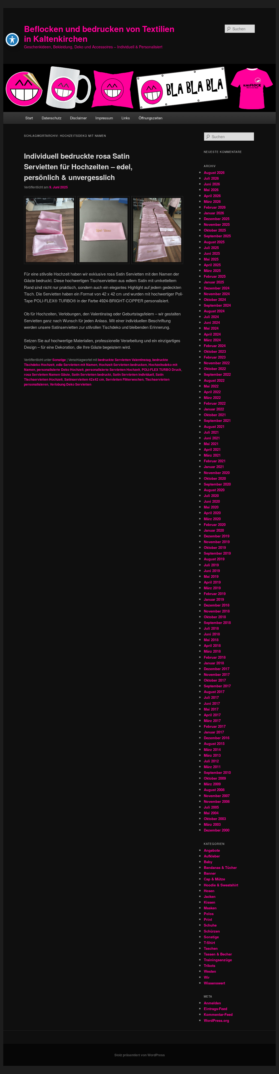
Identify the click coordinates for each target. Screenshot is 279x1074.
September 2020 (217, 484)
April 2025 (212, 264)
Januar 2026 (214, 212)
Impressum (104, 117)
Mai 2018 (211, 639)
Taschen (211, 948)
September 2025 (217, 235)
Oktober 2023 (215, 351)
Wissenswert (214, 983)
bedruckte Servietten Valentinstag (124, 359)
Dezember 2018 (216, 605)
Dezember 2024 (216, 288)
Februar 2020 (215, 524)
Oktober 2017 (215, 680)
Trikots (209, 965)
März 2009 (212, 783)
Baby (208, 861)
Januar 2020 (214, 530)
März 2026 (212, 201)
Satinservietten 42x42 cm (84, 379)
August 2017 (214, 691)
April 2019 (212, 582)
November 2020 (217, 472)
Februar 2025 (215, 276)
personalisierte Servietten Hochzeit (112, 369)
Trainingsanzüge (218, 959)
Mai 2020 (211, 507)
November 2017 (217, 674)
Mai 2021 (211, 443)
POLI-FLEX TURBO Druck (161, 369)
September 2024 (217, 305)
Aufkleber (212, 856)
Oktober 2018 (215, 616)
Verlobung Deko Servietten (70, 384)
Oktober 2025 (215, 230)
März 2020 (212, 518)
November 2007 (217, 795)
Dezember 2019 (216, 536)
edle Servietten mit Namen (76, 364)
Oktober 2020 (215, 478)
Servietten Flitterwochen (125, 379)
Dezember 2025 (216, 218)
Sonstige (59, 359)
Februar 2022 (215, 403)
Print (208, 919)
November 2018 (217, 611)
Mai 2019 (211, 576)
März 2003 (212, 824)
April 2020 (212, 512)
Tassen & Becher (218, 954)
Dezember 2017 (216, 668)
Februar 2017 (215, 726)
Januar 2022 (214, 409)
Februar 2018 (215, 657)
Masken (210, 907)
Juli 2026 (211, 178)
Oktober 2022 (215, 368)
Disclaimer (78, 117)
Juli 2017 (211, 697)
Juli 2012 (211, 761)
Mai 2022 (211, 386)
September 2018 (217, 622)
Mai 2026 (211, 189)
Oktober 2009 (215, 778)
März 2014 (212, 749)
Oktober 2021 (215, 414)
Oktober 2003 (215, 818)
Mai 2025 (211, 259)
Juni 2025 (212, 253)
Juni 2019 (212, 570)
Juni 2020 (212, 501)
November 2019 (217, 541)
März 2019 (212, 587)
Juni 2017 (212, 703)
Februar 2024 (215, 345)
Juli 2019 (211, 564)
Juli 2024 (211, 316)
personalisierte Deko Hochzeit (60, 369)
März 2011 (212, 766)
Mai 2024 (211, 328)
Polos (209, 913)
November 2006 (217, 801)
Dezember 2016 (216, 737)
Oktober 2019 (215, 547)
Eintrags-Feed (215, 1008)
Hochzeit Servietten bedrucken (123, 364)
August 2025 (214, 241)
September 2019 (217, 553)
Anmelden (212, 1002)
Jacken (210, 896)
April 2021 (212, 449)
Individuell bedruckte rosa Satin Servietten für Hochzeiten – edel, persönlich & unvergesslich (78, 166)
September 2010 (217, 772)
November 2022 (217, 362)
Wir (207, 977)
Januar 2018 (214, 662)
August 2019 (214, 558)
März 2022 (212, 397)
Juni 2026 (212, 184)
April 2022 (212, 391)
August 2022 (214, 380)
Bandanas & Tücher (220, 867)
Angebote (212, 850)
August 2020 (214, 489)
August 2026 (214, 172)
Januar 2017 (214, 732)
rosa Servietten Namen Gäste (47, 374)
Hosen (209, 890)
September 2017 (217, 685)
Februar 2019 (215, 593)
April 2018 (212, 645)
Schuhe (210, 925)
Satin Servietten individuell (133, 374)
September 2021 (217, 420)
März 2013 (212, 755)
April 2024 (212, 334)
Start (29, 117)
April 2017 (212, 714)
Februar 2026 (215, 207)
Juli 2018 (211, 628)
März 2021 (212, 455)
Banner (210, 873)
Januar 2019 (214, 599)
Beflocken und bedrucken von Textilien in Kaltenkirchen (99, 33)
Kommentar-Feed (218, 1014)
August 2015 (214, 743)
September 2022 (217, 374)
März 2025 (212, 270)
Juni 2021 (212, 437)
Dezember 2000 (216, 830)
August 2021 (214, 426)
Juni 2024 (212, 322)
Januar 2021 (214, 466)
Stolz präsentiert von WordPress (139, 1054)
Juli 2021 (211, 432)
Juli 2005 (211, 807)
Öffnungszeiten (150, 117)
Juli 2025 (211, 247)
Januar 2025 (214, 282)
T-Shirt (209, 942)
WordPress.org (216, 1020)
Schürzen (212, 931)
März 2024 (212, 339)
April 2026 (212, 195)
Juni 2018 (212, 634)
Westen (210, 971)
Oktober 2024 (215, 299)
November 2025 (217, 224)
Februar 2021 (215, 460)
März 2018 (212, 651)
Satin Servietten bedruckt (91, 374)
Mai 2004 (211, 812)
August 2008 (214, 789)
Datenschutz (52, 117)
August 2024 (214, 310)
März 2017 (212, 720)
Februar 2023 (215, 357)
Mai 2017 (211, 709)
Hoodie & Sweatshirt (221, 884)
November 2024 (217, 293)
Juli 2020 (211, 495)
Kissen (209, 902)
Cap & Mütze (214, 878)
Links (126, 117)
